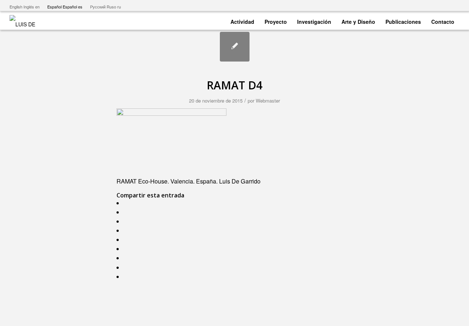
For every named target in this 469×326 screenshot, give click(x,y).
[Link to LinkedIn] (453, 5)
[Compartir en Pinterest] (127, 230)
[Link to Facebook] (431, 5)
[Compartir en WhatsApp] (127, 221)
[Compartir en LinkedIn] (127, 240)
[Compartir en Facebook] (127, 203)
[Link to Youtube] (421, 5)
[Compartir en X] (127, 212)
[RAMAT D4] (235, 47)
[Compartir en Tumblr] (127, 249)
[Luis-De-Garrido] (27, 20)
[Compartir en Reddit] (127, 267)
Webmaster (268, 100)
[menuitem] (242, 20)
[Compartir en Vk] (127, 258)
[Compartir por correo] (127, 277)
